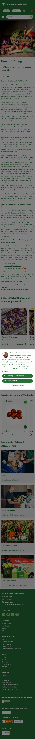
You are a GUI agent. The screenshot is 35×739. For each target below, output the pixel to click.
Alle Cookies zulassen (10, 380)
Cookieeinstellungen (18, 385)
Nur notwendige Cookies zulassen (14, 376)
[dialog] (17, 369)
